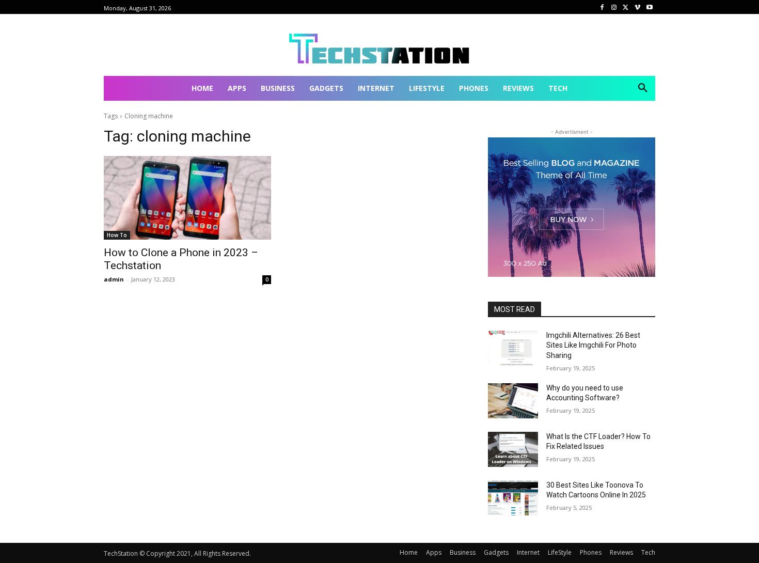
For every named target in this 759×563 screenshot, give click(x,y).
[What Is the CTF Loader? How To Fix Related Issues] (513, 449)
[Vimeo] (637, 7)
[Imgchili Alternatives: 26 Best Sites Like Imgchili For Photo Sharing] (513, 348)
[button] (642, 88)
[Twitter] (626, 7)
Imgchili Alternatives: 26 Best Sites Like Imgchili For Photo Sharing (593, 345)
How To (117, 235)
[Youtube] (649, 7)
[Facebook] (602, 7)
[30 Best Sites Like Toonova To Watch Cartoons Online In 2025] (513, 497)
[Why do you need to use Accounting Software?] (513, 400)
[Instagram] (614, 7)
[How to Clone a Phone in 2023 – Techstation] (187, 198)
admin (114, 279)
